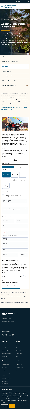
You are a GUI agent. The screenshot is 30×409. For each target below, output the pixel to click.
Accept (12, 406)
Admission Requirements (6, 353)
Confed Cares (19, 353)
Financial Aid (4, 356)
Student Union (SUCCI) (6, 378)
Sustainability (18, 350)
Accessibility (18, 372)
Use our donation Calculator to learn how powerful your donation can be (14, 108)
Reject (4, 406)
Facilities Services (5, 364)
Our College (18, 344)
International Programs (6, 350)
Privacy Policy (19, 364)
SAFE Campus (4, 375)
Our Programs (4, 344)
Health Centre (4, 367)
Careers (17, 347)
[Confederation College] (1, 19)
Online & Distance (5, 347)
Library (3, 370)
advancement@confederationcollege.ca (11, 296)
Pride (17, 356)
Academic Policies (19, 367)
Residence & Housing (6, 372)
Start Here (18, 1)
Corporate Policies (19, 370)
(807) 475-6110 (4, 326)
